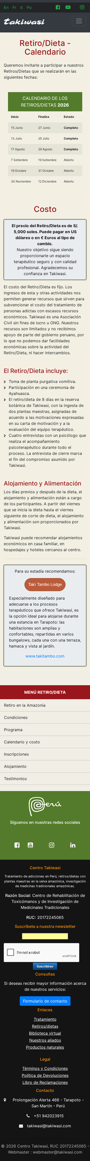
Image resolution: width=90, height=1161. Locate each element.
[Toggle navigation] (79, 21)
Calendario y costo (22, 741)
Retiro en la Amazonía (25, 705)
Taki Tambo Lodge (45, 584)
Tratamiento (45, 1019)
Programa (13, 729)
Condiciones (16, 717)
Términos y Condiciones (45, 1068)
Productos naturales (45, 1047)
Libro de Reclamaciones (45, 1082)
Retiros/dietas (45, 1026)
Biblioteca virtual (45, 1033)
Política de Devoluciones (45, 1075)
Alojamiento (15, 766)
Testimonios (15, 778)
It (21, 7)
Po (29, 7)
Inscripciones (16, 754)
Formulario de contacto (45, 1000)
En (6, 7)
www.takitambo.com (45, 656)
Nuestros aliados (45, 1040)
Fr (14, 7)
